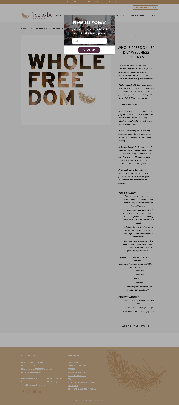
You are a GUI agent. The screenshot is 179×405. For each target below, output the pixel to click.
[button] (112, 17)
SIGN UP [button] (89, 50)
